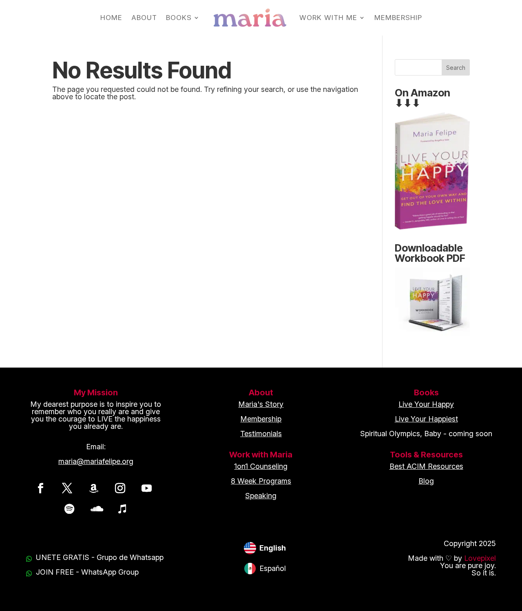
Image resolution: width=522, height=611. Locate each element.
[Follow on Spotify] (69, 508)
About (144, 17)
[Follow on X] (67, 488)
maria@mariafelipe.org (95, 461)
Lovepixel (480, 558)
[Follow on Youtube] (147, 488)
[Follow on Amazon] (94, 488)
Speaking (260, 495)
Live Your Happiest (426, 419)
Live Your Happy (426, 404)
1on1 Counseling (261, 466)
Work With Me (328, 17)
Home (111, 17)
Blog (426, 481)
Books (179, 17)
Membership (398, 17)
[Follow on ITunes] (122, 508)
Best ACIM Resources (426, 466)
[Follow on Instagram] (120, 488)
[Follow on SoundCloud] (96, 508)
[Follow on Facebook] (41, 488)
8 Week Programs (261, 481)
